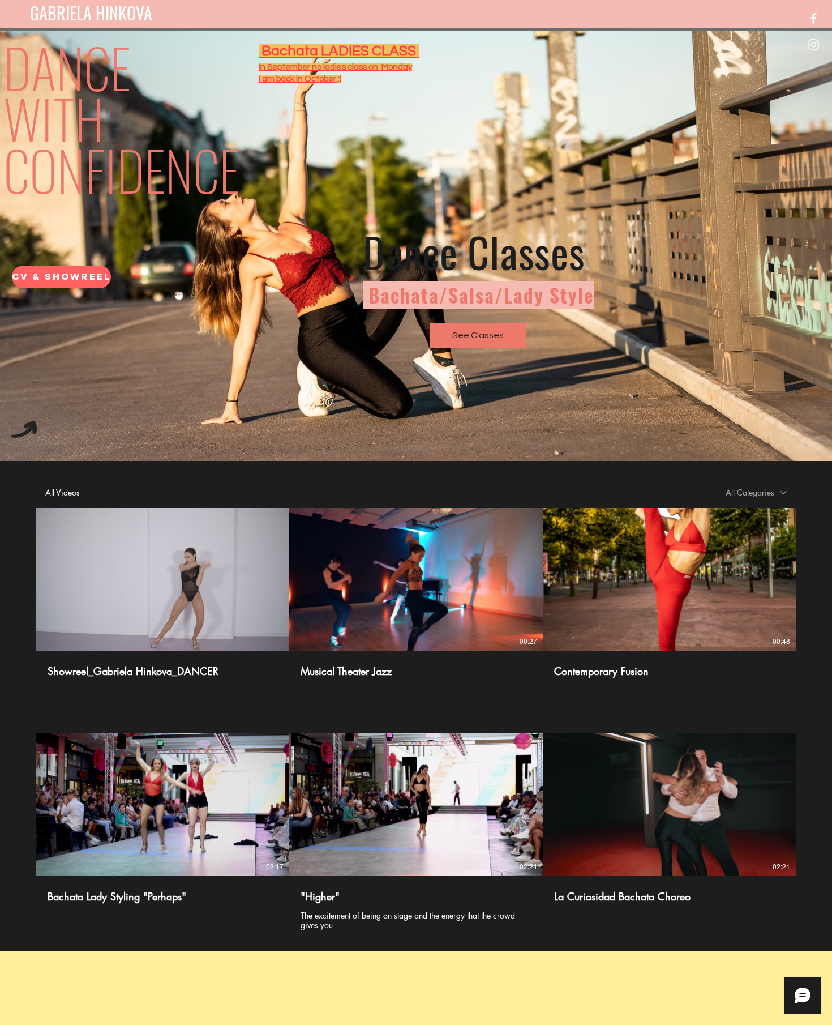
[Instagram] (814, 44)
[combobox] (756, 492)
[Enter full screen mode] (278, 638)
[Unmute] (66, 638)
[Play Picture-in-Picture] (258, 638)
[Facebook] (814, 18)
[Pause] (47, 638)
